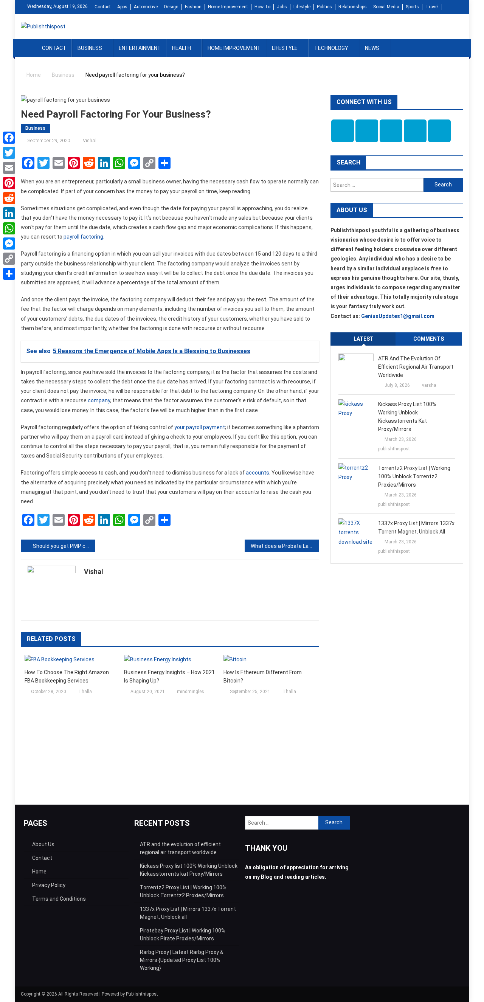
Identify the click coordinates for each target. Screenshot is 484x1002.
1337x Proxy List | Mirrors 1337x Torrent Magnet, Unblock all (416, 527)
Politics (324, 6)
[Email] (9, 167)
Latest (364, 339)
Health (181, 48)
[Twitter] (9, 152)
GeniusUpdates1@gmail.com (397, 316)
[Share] (9, 273)
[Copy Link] (9, 258)
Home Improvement (228, 6)
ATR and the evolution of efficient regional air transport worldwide (415, 366)
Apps (122, 6)
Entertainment (140, 48)
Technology (331, 48)
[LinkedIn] (9, 213)
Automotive (146, 6)
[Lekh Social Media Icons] (342, 130)
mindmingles (190, 691)
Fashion (193, 6)
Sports (412, 6)
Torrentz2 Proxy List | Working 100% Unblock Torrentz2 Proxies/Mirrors (414, 476)
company (99, 400)
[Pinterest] (9, 183)
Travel (432, 6)
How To (262, 6)
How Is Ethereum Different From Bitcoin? (262, 676)
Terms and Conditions (59, 899)
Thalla (85, 691)
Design (171, 6)
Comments (428, 339)
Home (39, 872)
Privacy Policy (48, 885)
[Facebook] (9, 137)
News (372, 48)
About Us (43, 844)
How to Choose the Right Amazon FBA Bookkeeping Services (67, 676)
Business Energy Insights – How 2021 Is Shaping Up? (169, 676)
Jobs (282, 6)
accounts (257, 473)
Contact (103, 6)
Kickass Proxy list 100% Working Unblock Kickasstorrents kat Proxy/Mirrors (407, 416)
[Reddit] (9, 198)
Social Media (386, 6)
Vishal (89, 140)
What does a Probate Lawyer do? (285, 546)
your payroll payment (199, 427)
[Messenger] (9, 243)
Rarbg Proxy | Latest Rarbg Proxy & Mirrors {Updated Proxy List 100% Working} (181, 960)
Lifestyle (301, 6)
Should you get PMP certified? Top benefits (64, 546)
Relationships (352, 6)
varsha (429, 385)
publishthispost (394, 448)
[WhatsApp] (9, 228)
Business (90, 48)
